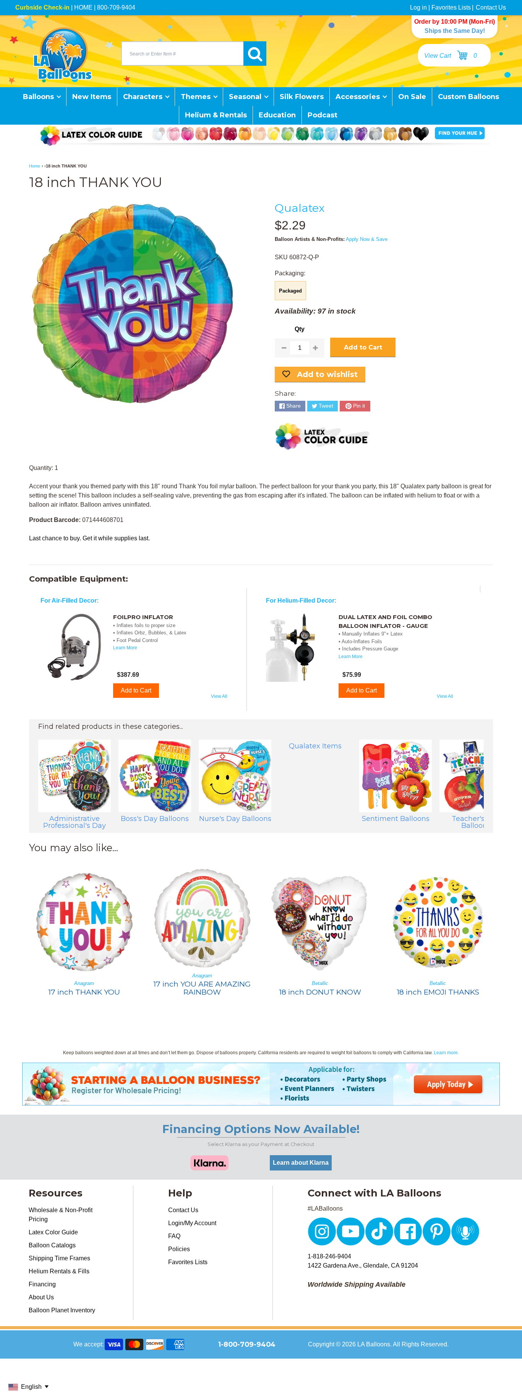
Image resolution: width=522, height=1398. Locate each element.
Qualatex (300, 208)
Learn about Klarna (301, 1162)
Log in (418, 7)
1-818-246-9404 (329, 1256)
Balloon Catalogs (52, 1245)
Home (34, 166)
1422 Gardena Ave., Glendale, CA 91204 (363, 1265)
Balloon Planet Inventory (62, 1310)
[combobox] (182, 53)
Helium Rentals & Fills (59, 1271)
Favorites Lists (451, 7)
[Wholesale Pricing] (261, 1100)
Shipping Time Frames (59, 1258)
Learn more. (446, 1052)
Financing (42, 1284)
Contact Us (491, 7)
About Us (41, 1297)
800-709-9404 (116, 7)
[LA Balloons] (62, 53)
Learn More (125, 647)
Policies (179, 1249)
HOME (83, 7)
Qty (300, 329)
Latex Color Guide (53, 1232)
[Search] (254, 53)
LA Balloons (373, 1344)
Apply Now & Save (366, 239)
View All (219, 696)
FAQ (174, 1236)
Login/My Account (192, 1223)
